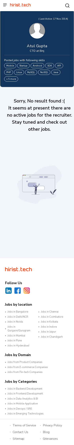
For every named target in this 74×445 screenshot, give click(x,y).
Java (55, 72)
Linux (19, 72)
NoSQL (44, 72)
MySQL (31, 72)
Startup (23, 65)
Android (37, 65)
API (59, 65)
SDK (49, 65)
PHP (8, 72)
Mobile (10, 65)
